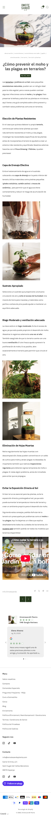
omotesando (15, 57)
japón (43, 53)
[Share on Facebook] (35, 591)
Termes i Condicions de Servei (14, 720)
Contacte (6, 684)
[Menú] (3, 7)
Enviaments (7, 711)
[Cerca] (47, 7)
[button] (4, 814)
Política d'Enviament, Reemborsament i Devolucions (24, 715)
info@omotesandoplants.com (14, 757)
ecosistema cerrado (32, 53)
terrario (24, 57)
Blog (4, 706)
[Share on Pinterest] (43, 591)
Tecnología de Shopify (25, 809)
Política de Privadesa (11, 724)
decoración (9, 53)
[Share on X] (39, 591)
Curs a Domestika (9, 697)
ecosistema (19, 53)
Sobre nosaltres (8, 679)
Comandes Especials (11, 688)
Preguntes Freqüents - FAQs (13, 693)
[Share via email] (47, 591)
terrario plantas (35, 57)
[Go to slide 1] (23, 658)
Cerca (4, 702)
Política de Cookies (10, 729)
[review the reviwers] (11, 639)
